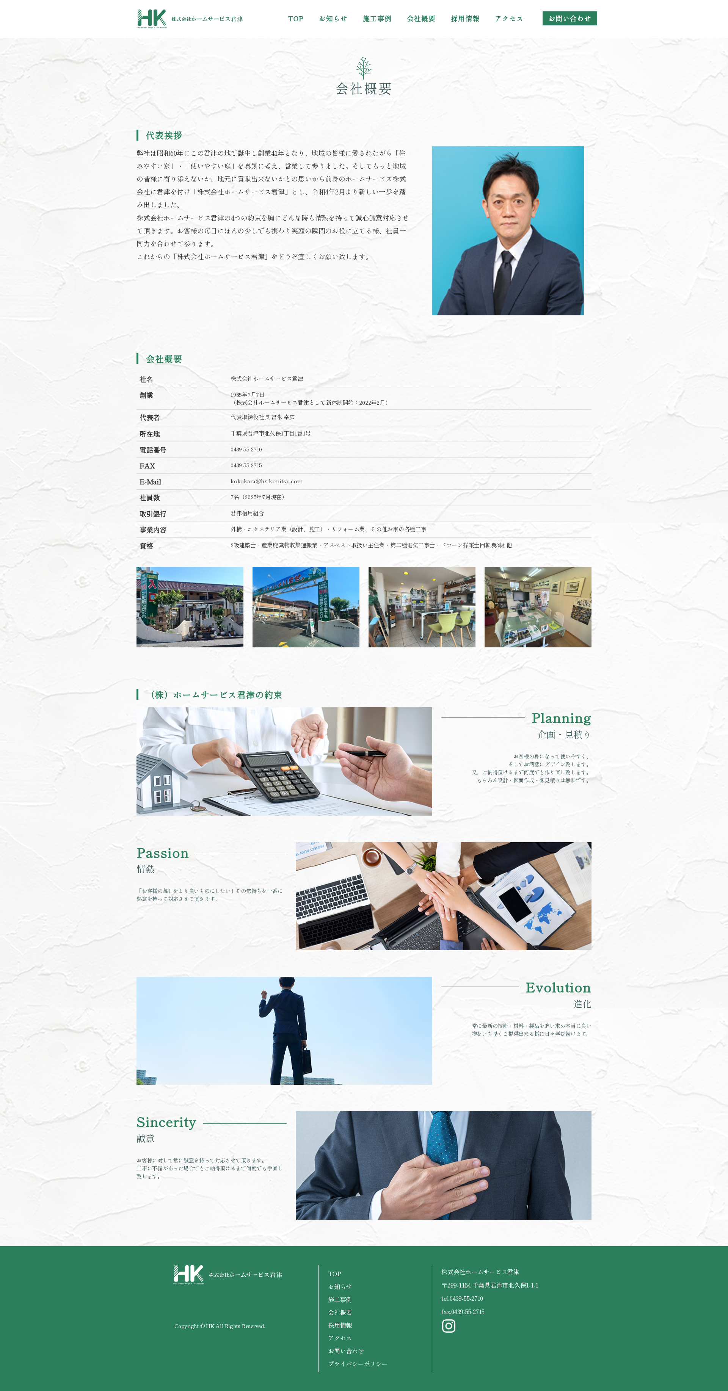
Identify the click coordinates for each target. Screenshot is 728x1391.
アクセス (509, 18)
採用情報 (465, 18)
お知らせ (333, 18)
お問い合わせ (570, 18)
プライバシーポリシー (358, 1363)
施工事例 (377, 18)
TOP (296, 18)
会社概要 (421, 18)
